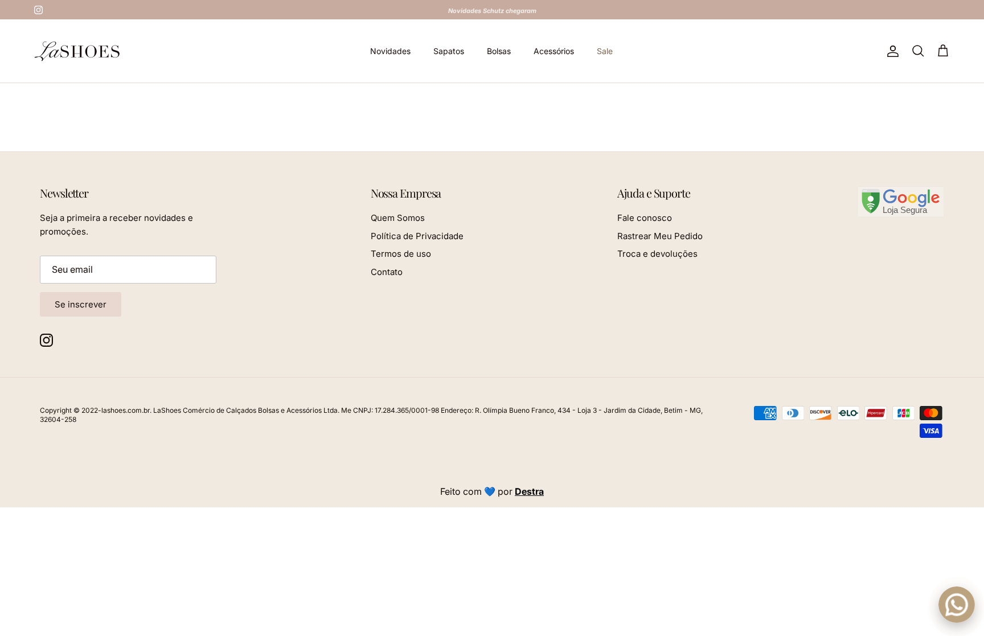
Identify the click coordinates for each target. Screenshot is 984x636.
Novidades (390, 51)
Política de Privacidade (417, 236)
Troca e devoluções (657, 253)
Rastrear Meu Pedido (660, 236)
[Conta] (891, 51)
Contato (387, 271)
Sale (605, 51)
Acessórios (554, 51)
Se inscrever (80, 304)
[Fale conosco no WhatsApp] (956, 604)
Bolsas (499, 51)
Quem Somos (398, 217)
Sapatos (448, 51)
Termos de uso (401, 253)
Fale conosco (644, 217)
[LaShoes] (77, 51)
